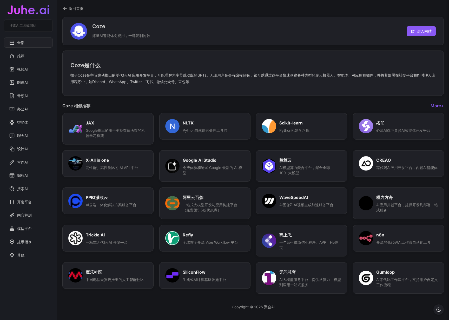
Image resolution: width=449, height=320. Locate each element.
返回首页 (76, 8)
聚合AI (269, 307)
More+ (437, 105)
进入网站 (424, 31)
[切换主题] (438, 309)
